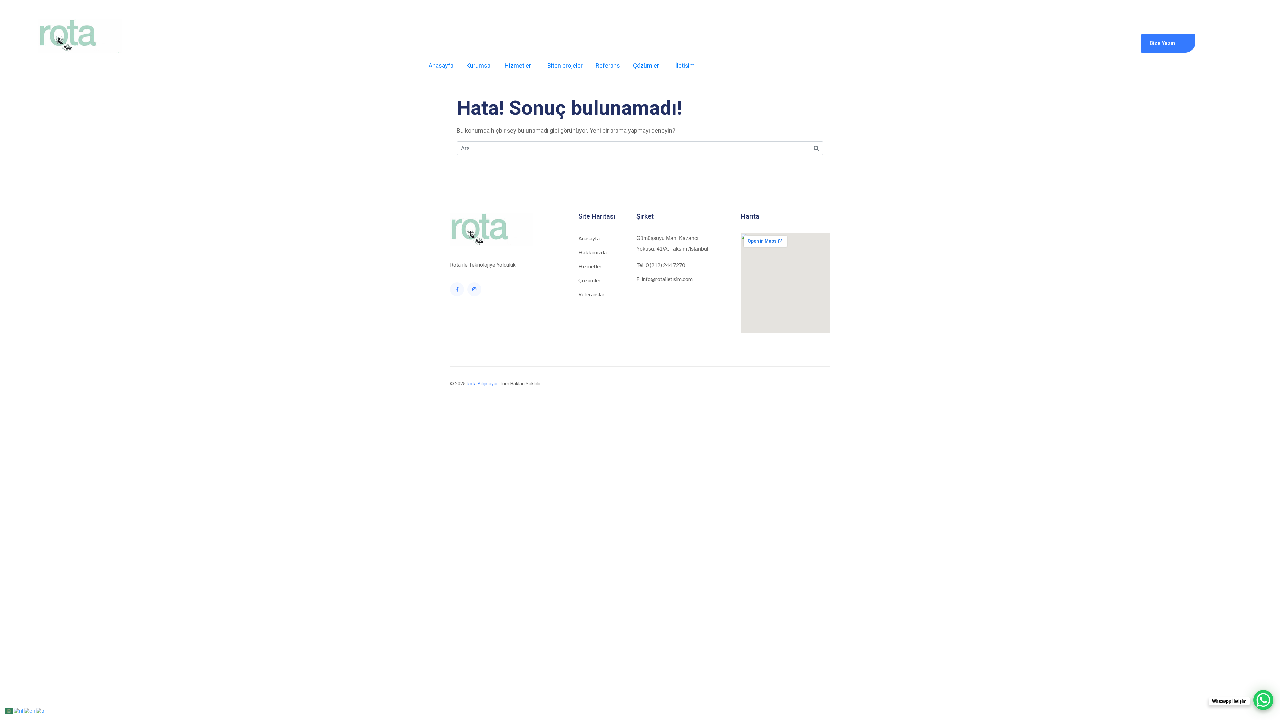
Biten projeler (565, 65)
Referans (608, 65)
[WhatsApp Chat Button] (1263, 700)
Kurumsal (479, 65)
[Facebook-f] (457, 289)
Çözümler (646, 65)
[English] (30, 710)
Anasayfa (441, 65)
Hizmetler (518, 65)
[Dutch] (19, 710)
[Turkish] (40, 710)
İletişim (685, 65)
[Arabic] (9, 710)
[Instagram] (474, 289)
